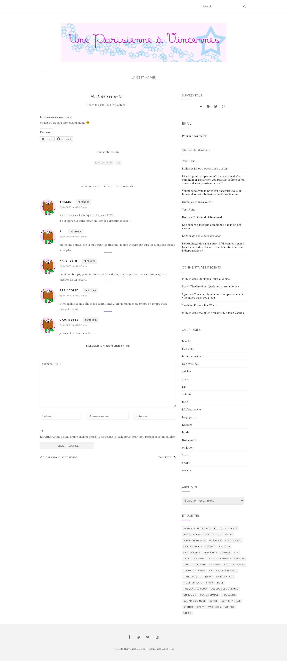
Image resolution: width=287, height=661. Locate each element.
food (185, 402)
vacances (214, 607)
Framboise (69, 290)
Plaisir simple (209, 595)
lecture (215, 564)
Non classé (189, 440)
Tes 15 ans (188, 161)
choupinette (192, 552)
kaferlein (68, 260)
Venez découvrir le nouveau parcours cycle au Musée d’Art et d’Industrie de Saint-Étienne (212, 192)
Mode (185, 432)
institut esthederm (231, 558)
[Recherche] (244, 7)
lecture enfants (194, 570)
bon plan (215, 540)
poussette (229, 595)
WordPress (168, 648)
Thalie (65, 201)
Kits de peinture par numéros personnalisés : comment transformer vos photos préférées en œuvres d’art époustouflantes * (213, 179)
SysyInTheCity (191, 286)
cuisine (186, 371)
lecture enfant (234, 564)
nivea (209, 583)
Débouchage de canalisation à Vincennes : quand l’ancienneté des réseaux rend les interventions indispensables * (213, 247)
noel (220, 583)
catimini (224, 546)
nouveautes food (195, 589)
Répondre (83, 202)
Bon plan (187, 348)
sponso (188, 607)
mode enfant (225, 576)
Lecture (187, 424)
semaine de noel (195, 601)
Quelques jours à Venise (197, 202)
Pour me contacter (194, 136)
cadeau (211, 546)
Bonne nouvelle (192, 356)
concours (210, 552)
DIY (184, 386)
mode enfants (193, 583)
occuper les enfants (224, 589)
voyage (186, 470)
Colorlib (141, 648)
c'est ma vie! (103, 162)
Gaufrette (69, 319)
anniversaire (192, 534)
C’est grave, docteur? (60, 457)
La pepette (189, 417)
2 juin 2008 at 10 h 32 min (73, 207)
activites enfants (225, 528)
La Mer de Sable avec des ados (201, 236)
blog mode (225, 534)
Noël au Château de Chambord (202, 217)
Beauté (186, 341)
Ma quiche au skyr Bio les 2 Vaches (221, 313)
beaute (209, 534)
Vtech (187, 613)
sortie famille (231, 601)
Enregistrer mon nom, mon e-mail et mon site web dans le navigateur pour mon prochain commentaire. (107, 436)
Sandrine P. (189, 305)
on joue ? (188, 447)
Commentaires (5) (107, 152)
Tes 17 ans (188, 209)
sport (200, 607)
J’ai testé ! (166, 457)
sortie (213, 601)
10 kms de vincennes (197, 528)
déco (185, 379)
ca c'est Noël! (190, 364)
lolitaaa (121, 105)
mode (208, 576)
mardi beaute (192, 576)
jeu (186, 564)
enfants (187, 394)
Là (118, 162)
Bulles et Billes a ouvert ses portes (205, 168)
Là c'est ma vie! (144, 77)
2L (61, 231)
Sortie (186, 455)
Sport (186, 463)
